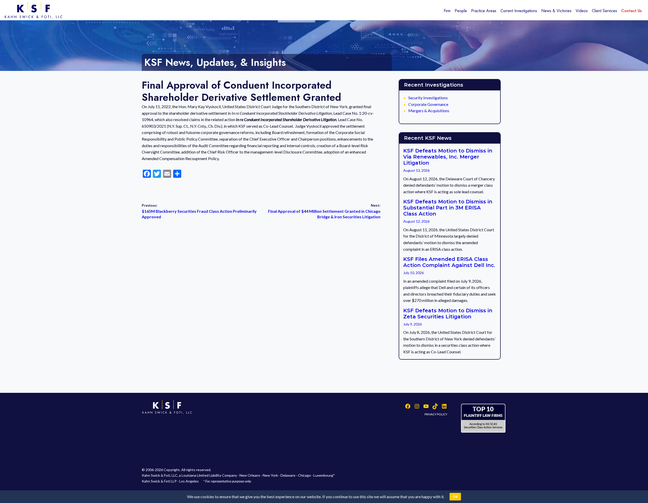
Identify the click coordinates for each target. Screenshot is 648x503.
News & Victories (556, 11)
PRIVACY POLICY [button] (435, 414)
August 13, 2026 (416, 170)
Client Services (604, 11)
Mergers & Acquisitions (428, 110)
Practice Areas (483, 11)
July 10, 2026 (413, 272)
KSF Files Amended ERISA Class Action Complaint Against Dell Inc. (449, 262)
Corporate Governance (428, 104)
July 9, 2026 (412, 324)
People (461, 11)
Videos (582, 11)
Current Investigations (518, 11)
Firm (447, 11)
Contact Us (631, 11)
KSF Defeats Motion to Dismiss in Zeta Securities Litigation (447, 313)
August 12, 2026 (416, 221)
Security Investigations (428, 97)
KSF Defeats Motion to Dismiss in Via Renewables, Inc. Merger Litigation (447, 157)
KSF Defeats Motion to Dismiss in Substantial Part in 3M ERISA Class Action (447, 208)
